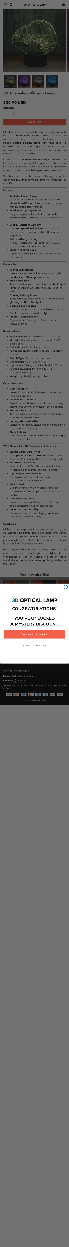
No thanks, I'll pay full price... (34, 645)
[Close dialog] (66, 587)
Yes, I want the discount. (34, 634)
